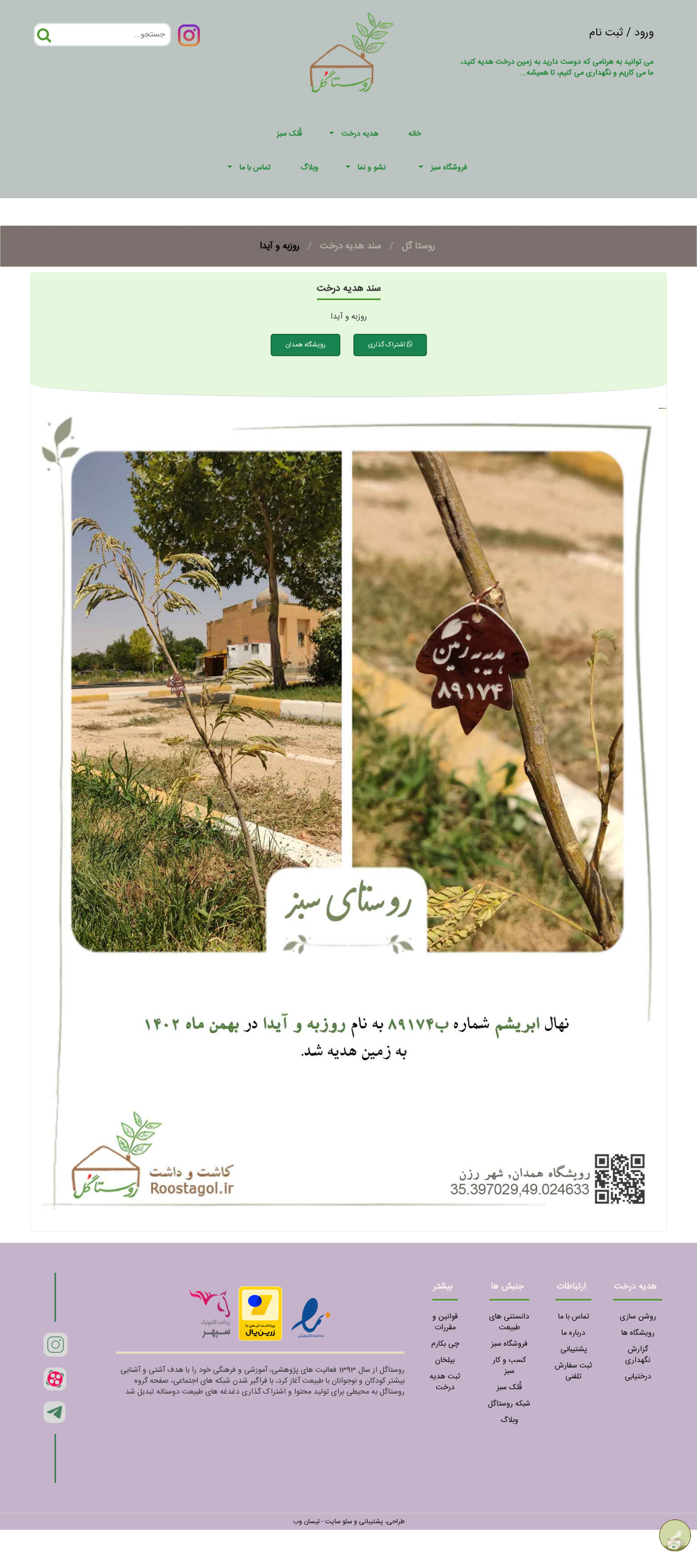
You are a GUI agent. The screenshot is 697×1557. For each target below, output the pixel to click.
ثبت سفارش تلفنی (573, 1371)
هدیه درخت (359, 134)
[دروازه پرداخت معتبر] (260, 1313)
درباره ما (573, 1333)
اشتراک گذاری (387, 344)
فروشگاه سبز (449, 167)
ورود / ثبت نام (621, 33)
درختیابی (638, 1376)
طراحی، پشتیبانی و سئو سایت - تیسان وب (349, 1521)
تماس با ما (255, 167)
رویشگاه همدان (305, 344)
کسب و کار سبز (509, 1366)
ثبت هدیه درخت (445, 1382)
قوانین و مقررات (445, 1322)
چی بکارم (445, 1344)
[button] (333, 134)
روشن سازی (638, 1316)
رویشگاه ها (638, 1333)
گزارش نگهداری (637, 1355)
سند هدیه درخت (350, 246)
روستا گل (418, 246)
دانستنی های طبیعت (509, 1322)
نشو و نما (372, 167)
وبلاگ (509, 1420)
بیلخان (445, 1360)
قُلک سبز (509, 1387)
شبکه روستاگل (509, 1404)
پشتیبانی (573, 1349)
